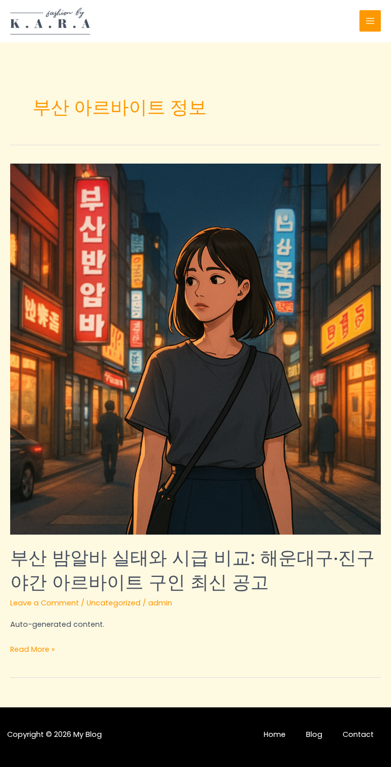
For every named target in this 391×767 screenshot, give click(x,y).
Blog (314, 734)
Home (275, 734)
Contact (358, 734)
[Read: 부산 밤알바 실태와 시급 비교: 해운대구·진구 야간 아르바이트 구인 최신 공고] (195, 348)
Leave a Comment (44, 603)
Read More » (32, 650)
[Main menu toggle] (370, 21)
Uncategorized (114, 603)
